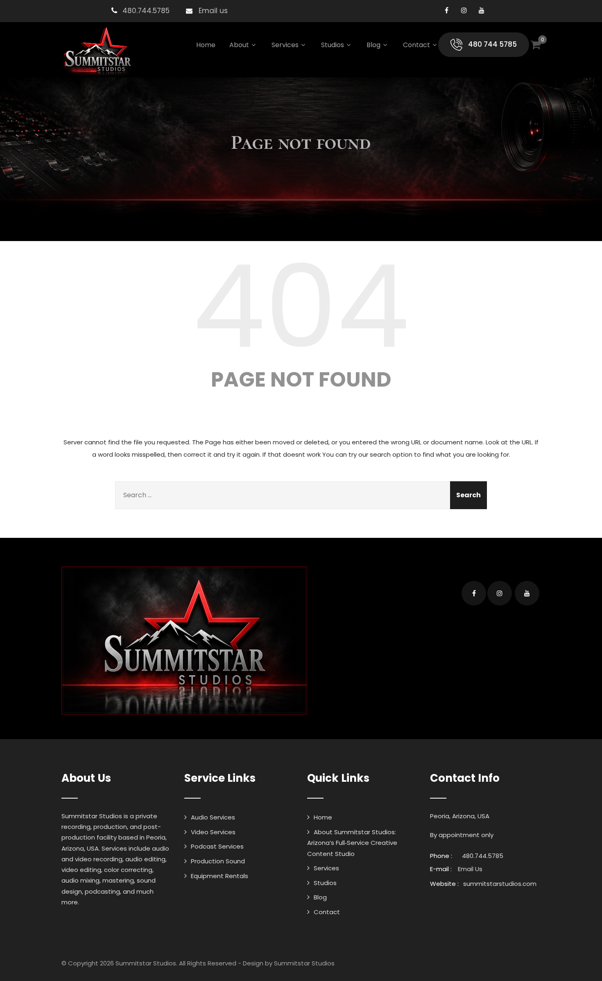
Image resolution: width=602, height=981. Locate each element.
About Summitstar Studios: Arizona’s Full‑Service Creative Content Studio (352, 843)
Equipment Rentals (219, 876)
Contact (416, 45)
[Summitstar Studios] (96, 51)
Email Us (470, 869)
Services (285, 45)
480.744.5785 (146, 11)
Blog (373, 45)
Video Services (213, 832)
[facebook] (446, 10)
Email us (213, 11)
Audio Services (213, 817)
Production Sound (218, 861)
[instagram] (464, 10)
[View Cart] (536, 44)
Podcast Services (217, 846)
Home (205, 45)
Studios (332, 45)
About (239, 45)
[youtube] (481, 10)
